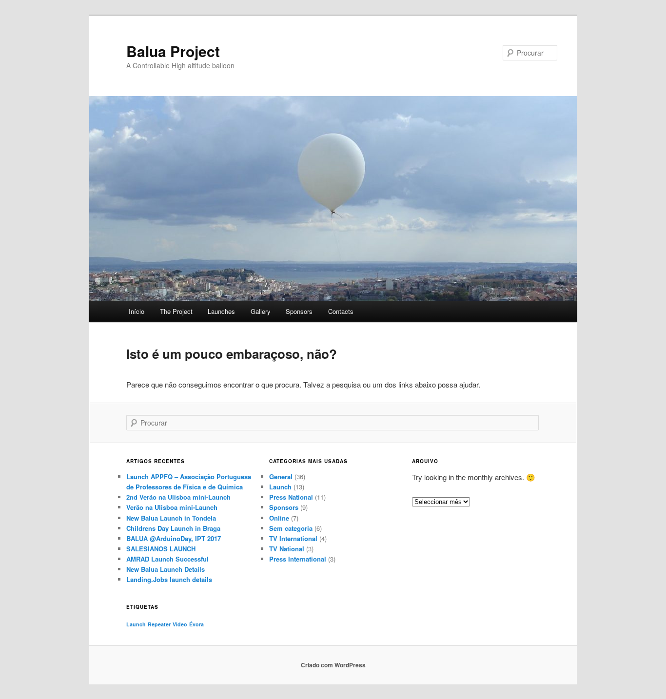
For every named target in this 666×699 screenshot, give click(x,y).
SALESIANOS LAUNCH (161, 548)
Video (180, 624)
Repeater (159, 624)
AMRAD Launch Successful (167, 558)
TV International (293, 538)
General (281, 476)
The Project (176, 311)
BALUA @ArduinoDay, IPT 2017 (173, 538)
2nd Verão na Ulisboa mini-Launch (178, 497)
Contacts (340, 311)
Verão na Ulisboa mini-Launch (171, 507)
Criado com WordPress (333, 664)
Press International (297, 558)
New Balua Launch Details (165, 569)
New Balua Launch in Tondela (171, 518)
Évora (196, 624)
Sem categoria (291, 528)
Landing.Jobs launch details (169, 579)
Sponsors (299, 311)
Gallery (261, 311)
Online (279, 518)
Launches (221, 311)
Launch (280, 486)
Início (136, 311)
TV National (286, 548)
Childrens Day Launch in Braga (173, 528)
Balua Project (173, 50)
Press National (291, 497)
